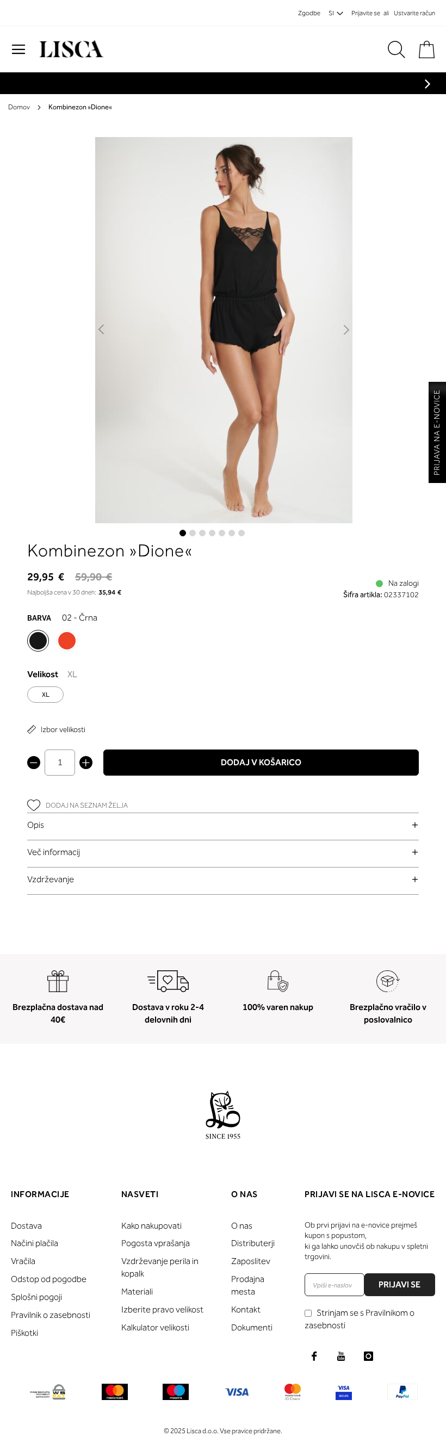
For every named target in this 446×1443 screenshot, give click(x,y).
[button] (102, 330)
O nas (241, 1226)
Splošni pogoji (36, 1297)
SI (331, 13)
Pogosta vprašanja (155, 1243)
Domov (19, 107)
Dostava (26, 1226)
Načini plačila (34, 1243)
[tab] (223, 825)
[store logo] (70, 49)
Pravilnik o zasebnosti (50, 1315)
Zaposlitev (250, 1261)
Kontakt (246, 1309)
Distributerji (253, 1243)
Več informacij (53, 852)
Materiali (137, 1291)
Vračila (23, 1261)
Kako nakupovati (151, 1226)
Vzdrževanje (50, 879)
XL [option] (45, 694)
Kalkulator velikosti (155, 1327)
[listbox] (223, 697)
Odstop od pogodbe (48, 1279)
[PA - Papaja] (67, 641)
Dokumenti (251, 1327)
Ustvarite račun (414, 13)
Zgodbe (309, 13)
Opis (35, 825)
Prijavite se (365, 13)
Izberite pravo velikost (162, 1309)
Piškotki (24, 1333)
